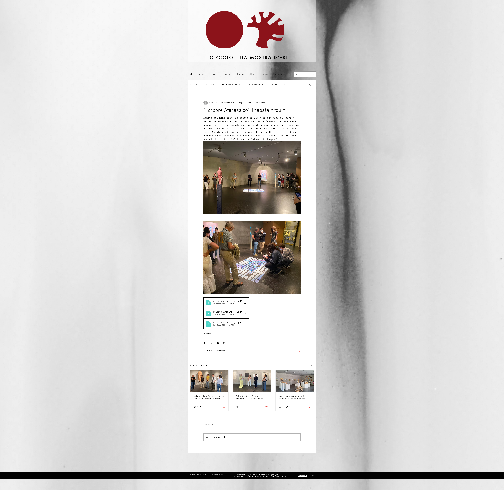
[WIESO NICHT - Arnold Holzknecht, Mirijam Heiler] (252, 381)
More (286, 85)
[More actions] (299, 102)
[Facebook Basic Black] (191, 74)
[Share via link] (224, 342)
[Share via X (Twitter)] (211, 342)
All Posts (195, 85)
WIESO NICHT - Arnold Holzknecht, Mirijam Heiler (249, 397)
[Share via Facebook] (204, 342)
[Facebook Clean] (313, 476)
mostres (210, 85)
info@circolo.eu (261, 477)
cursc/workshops (256, 85)
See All (310, 365)
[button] (310, 85)
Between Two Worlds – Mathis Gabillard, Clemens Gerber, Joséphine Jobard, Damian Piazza (209, 397)
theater (274, 85)
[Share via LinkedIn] (217, 342)
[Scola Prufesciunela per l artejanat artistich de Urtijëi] (295, 381)
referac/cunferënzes (231, 85)
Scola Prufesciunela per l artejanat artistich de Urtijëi (292, 397)
